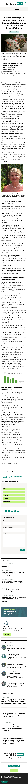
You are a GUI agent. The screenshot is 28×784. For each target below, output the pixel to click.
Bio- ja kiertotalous (14, 31)
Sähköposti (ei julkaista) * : (8, 527)
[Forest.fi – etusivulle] (14, 754)
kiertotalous (5, 478)
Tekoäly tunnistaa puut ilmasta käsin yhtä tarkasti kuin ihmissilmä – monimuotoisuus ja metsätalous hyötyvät (13, 574)
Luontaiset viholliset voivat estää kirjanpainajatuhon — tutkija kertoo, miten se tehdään (16, 685)
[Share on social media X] (9, 511)
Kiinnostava (6, 492)
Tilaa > (7, 634)
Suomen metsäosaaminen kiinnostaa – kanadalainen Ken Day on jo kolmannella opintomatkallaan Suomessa (12, 583)
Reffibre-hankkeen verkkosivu (10, 463)
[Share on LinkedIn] (12, 511)
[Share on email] (18, 511)
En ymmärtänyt (6, 501)
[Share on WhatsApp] (15, 511)
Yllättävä (5, 488)
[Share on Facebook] (6, 511)
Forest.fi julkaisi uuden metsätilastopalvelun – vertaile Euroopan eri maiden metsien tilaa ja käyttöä (16, 656)
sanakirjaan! (7, 614)
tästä (19, 779)
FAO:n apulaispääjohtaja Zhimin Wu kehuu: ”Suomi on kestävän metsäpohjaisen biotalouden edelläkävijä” (13, 715)
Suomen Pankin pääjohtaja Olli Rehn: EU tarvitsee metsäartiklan (12, 590)
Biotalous (18, 476)
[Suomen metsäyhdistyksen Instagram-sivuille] (15, 766)
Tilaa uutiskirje (14, 770)
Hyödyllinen (6, 495)
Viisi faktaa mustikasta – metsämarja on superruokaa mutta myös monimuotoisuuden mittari (16, 649)
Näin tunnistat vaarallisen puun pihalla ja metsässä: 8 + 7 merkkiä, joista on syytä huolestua (16, 666)
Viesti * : (4, 533)
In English (11, 9)
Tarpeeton (5, 498)
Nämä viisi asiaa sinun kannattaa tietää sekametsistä (12, 566)
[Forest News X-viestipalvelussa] (9, 766)
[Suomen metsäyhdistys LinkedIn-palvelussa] (18, 766)
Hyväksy (4, 781)
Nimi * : (4, 521)
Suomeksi (17, 9)
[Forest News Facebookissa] (12, 766)
